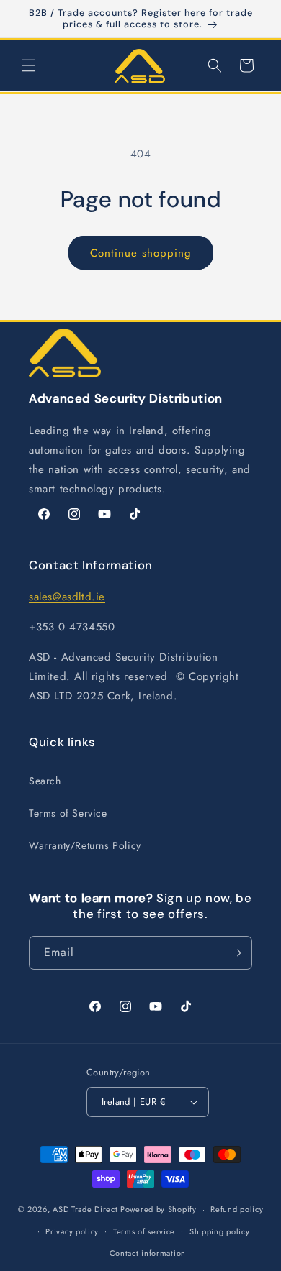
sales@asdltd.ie (67, 597)
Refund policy (236, 1209)
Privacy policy (72, 1231)
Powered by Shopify (158, 1209)
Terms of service (144, 1231)
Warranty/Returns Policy (85, 845)
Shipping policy (219, 1231)
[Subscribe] (235, 953)
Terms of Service (68, 813)
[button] (29, 65)
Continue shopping (141, 253)
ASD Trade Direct (85, 1209)
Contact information (148, 1253)
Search (45, 781)
